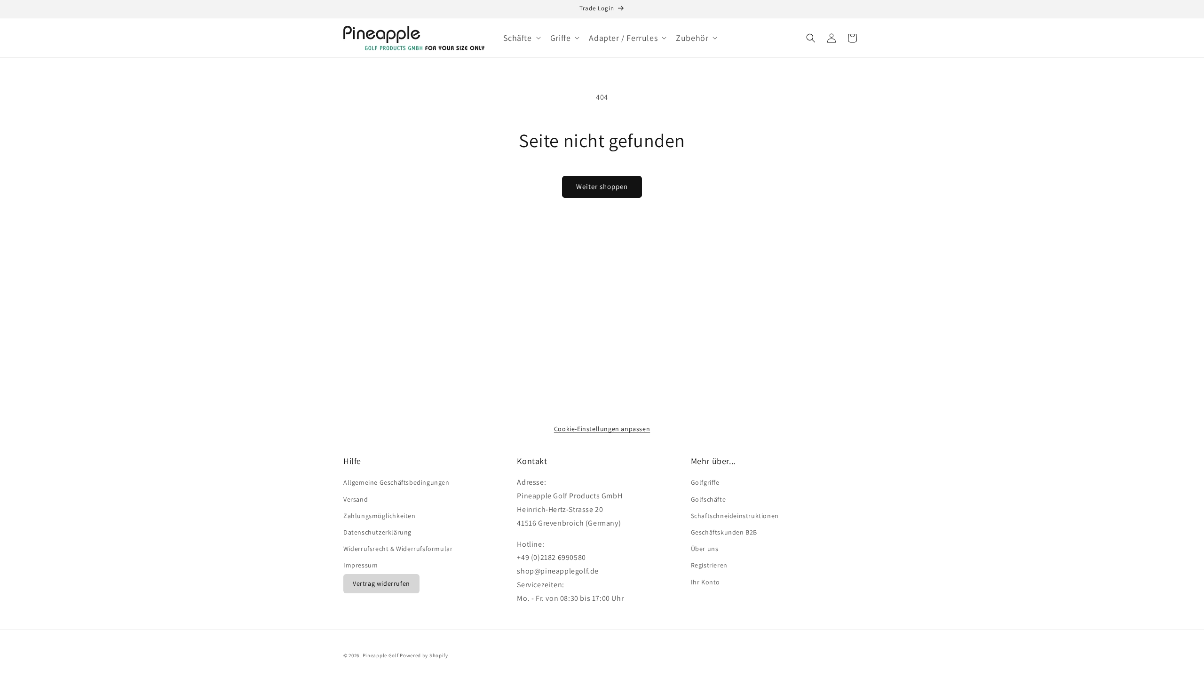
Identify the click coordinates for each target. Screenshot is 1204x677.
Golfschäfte (708, 499)
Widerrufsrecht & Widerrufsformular (397, 548)
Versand (355, 499)
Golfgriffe (705, 482)
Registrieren (709, 565)
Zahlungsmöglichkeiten (379, 516)
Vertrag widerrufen (381, 583)
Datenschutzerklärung (377, 532)
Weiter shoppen (602, 186)
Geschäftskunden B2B (724, 532)
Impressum (360, 565)
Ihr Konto (705, 582)
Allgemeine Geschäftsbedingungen (396, 482)
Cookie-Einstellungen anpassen (602, 429)
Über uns (705, 548)
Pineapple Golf (381, 655)
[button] (521, 38)
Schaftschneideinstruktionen (735, 516)
